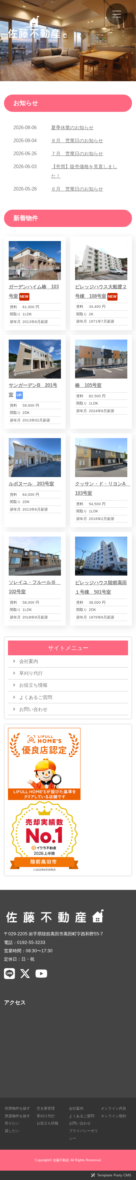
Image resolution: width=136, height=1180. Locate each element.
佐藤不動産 (61, 1160)
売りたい (12, 1123)
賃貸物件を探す (17, 1116)
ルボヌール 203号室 (31, 483)
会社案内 (28, 661)
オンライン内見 (113, 1108)
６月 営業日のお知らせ (77, 189)
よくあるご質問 (35, 697)
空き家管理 (46, 1108)
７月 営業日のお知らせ (77, 153)
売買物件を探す (17, 1108)
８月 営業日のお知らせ (77, 140)
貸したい (12, 1131)
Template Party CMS (114, 1175)
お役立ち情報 (33, 685)
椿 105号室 (88, 385)
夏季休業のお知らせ (72, 127)
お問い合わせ (33, 709)
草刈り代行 (31, 673)
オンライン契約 (113, 1116)
